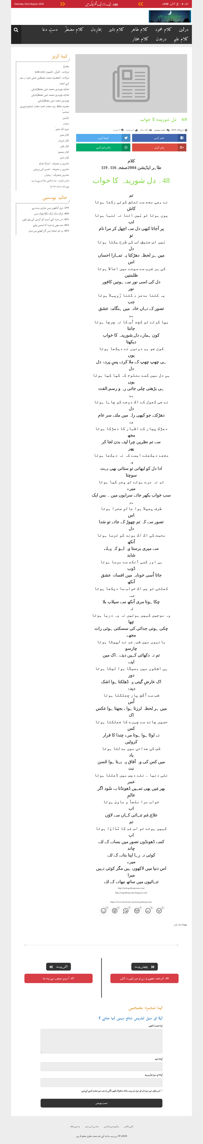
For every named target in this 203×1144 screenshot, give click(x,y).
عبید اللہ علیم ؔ (62, 129)
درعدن (161, 39)
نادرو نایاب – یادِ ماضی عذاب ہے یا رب (50, 180)
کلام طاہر (139, 29)
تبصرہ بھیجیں (159, 130)
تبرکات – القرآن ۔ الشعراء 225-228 (52, 72)
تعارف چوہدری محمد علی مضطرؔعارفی (50, 89)
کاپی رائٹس (128, 1126)
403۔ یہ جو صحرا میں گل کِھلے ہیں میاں (48, 230)
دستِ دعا (50, 29)
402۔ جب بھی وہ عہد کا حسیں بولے (51, 225)
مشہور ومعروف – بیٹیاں (57, 175)
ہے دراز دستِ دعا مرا (59, 186)
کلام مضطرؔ (74, 29)
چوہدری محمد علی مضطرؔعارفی (53, 100)
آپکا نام (158, 1059)
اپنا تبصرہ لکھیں (155, 1025)
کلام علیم (181, 39)
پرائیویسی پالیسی (111, 1126)
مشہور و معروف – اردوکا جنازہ (54, 163)
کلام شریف (63, 140)
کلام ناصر (64, 157)
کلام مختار (140, 39)
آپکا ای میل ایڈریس (153, 1075)
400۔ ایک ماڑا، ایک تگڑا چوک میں (101, 4)
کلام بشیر (116, 29)
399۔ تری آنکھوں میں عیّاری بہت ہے (50, 208)
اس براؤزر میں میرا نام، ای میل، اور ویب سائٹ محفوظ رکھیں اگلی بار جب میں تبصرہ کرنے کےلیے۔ (120, 1090)
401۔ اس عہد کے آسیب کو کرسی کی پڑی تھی (45, 219)
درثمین (184, 29)
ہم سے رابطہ (75, 1126)
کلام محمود (163, 29)
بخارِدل (96, 29)
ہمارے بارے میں (91, 1126)
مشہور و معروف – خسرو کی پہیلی (51, 169)
